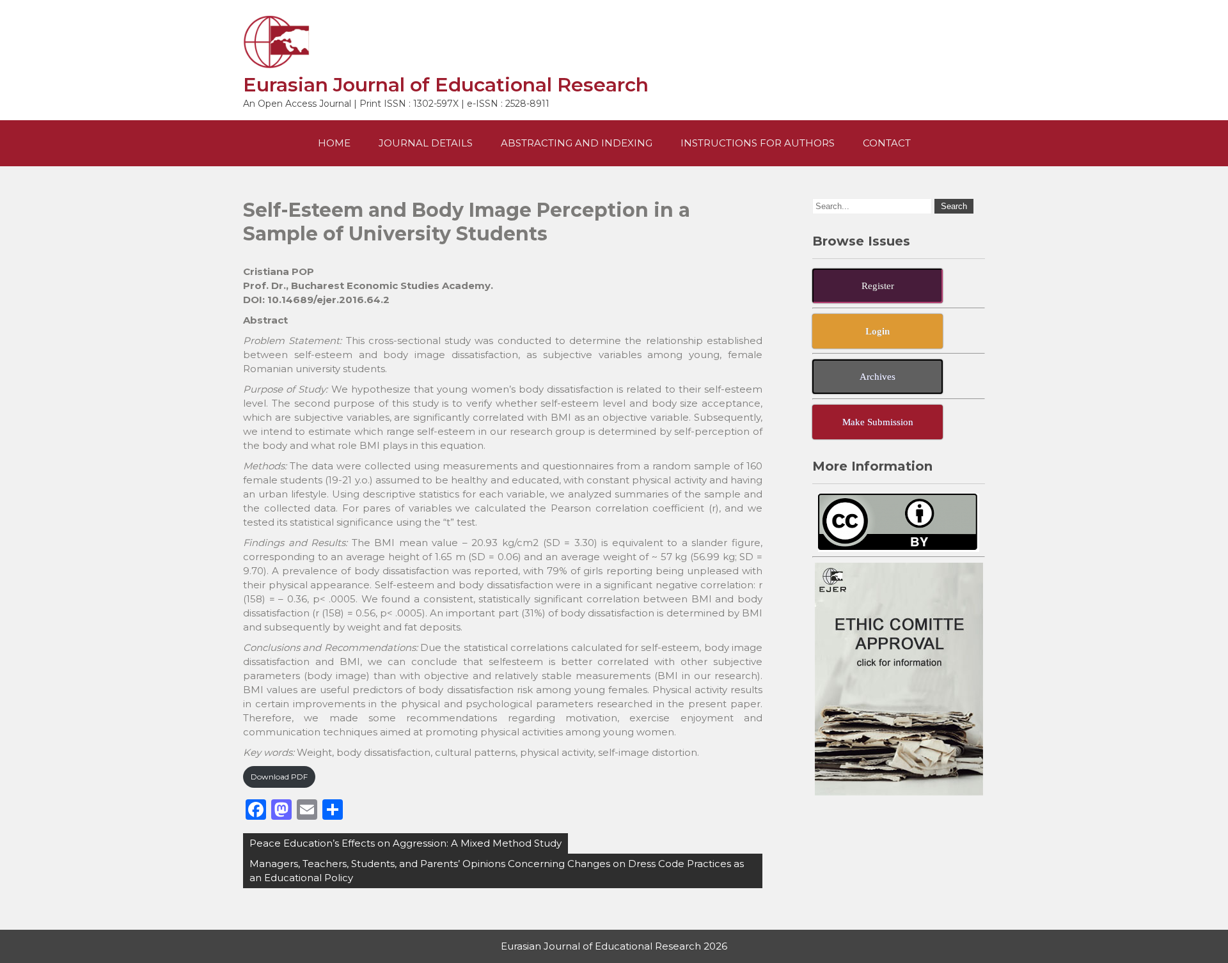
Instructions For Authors (758, 143)
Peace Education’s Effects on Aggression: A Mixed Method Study (405, 843)
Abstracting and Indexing (576, 143)
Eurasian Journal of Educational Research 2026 (614, 946)
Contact (887, 143)
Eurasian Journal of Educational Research (446, 85)
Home (334, 143)
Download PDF (279, 776)
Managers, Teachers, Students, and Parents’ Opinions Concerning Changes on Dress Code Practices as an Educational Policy (496, 870)
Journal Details (426, 143)
